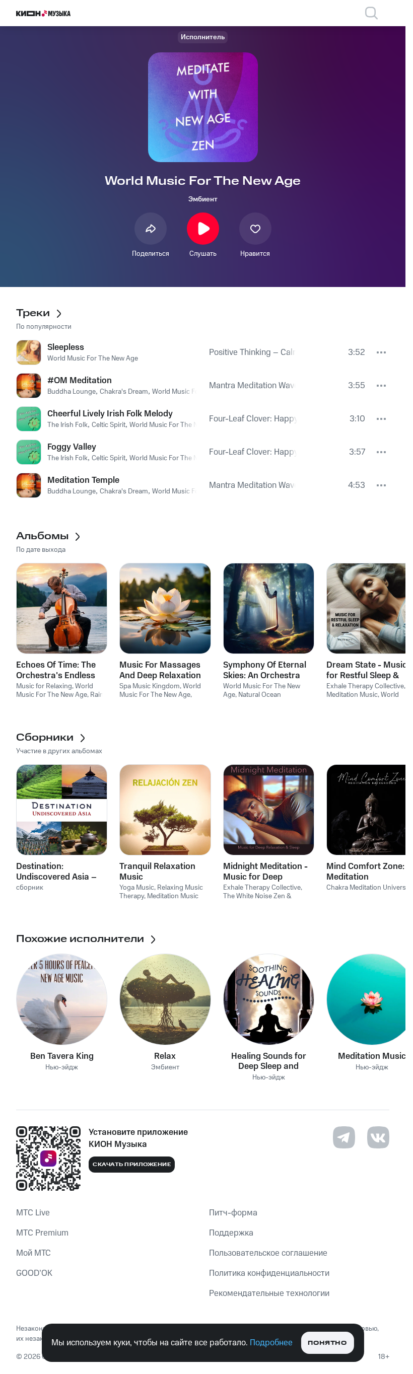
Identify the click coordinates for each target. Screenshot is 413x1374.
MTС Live (33, 1213)
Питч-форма (233, 1213)
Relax (165, 1056)
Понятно (327, 1343)
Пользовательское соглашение (268, 1253)
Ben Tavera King (62, 1056)
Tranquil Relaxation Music (157, 871)
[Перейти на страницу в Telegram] (344, 1137)
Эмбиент (203, 199)
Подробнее (271, 1343)
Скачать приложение (132, 1164)
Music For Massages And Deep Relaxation (160, 670)
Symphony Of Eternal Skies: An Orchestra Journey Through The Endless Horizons (264, 670)
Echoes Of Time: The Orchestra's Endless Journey (56, 670)
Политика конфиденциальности (269, 1273)
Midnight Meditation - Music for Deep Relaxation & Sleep (265, 871)
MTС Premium (42, 1233)
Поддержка (231, 1233)
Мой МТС (33, 1253)
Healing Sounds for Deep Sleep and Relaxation (268, 1061)
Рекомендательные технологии (269, 1293)
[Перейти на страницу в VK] (378, 1137)
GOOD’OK (34, 1273)
